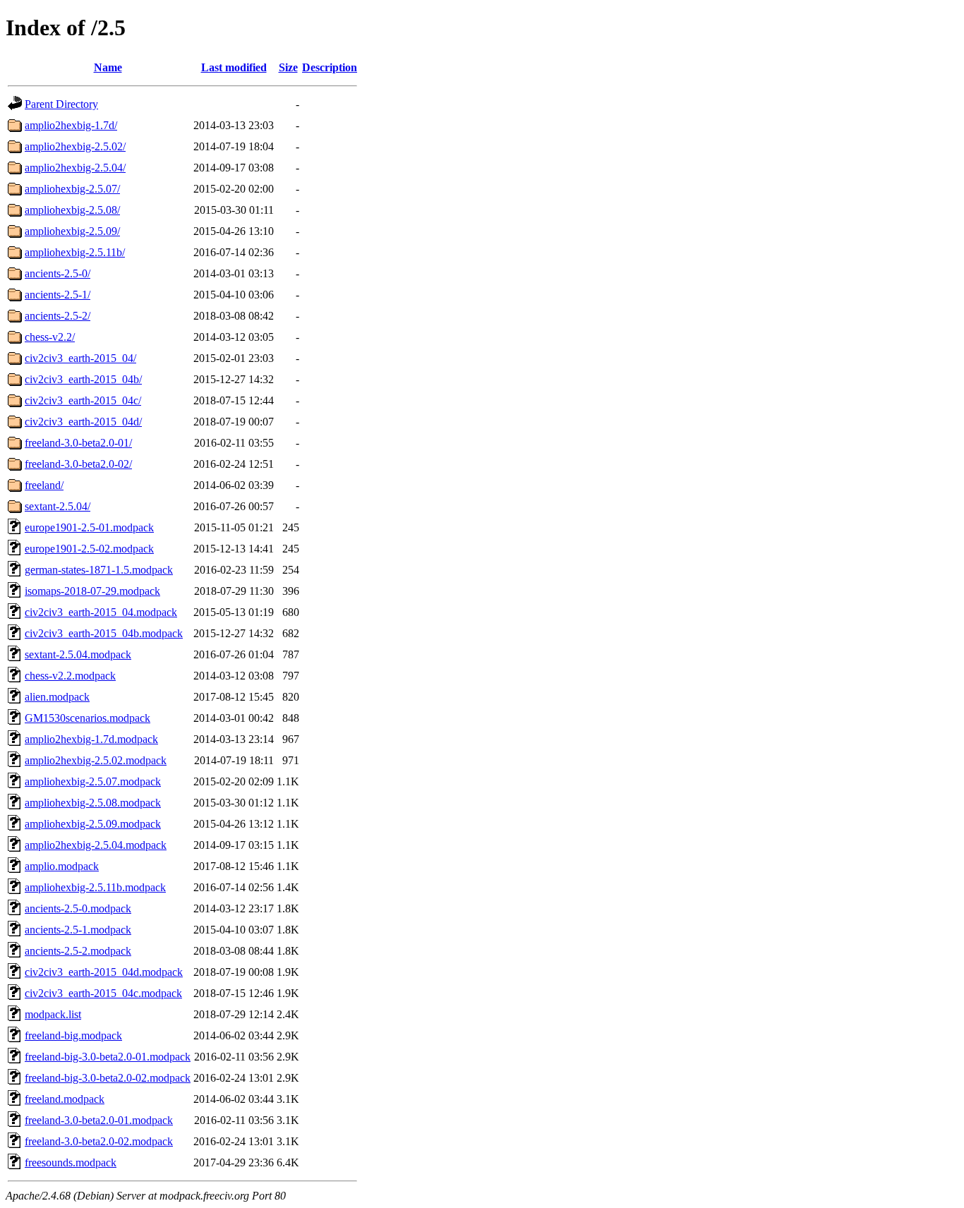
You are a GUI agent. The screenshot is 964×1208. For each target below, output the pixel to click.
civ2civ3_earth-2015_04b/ (83, 379)
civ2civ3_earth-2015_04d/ (83, 422)
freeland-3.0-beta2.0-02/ (78, 464)
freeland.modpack (64, 1099)
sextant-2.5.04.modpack (78, 654)
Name (108, 67)
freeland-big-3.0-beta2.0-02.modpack (108, 1078)
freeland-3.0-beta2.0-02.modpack (99, 1141)
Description (329, 67)
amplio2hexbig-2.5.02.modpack (96, 760)
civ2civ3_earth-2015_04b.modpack (104, 633)
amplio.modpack (62, 866)
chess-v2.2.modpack (70, 676)
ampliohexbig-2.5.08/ (72, 210)
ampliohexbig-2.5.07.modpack (93, 781)
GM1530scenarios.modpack (87, 718)
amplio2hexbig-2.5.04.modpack (96, 845)
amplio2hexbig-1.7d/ (71, 125)
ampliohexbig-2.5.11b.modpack (95, 887)
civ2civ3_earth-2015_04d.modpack (104, 972)
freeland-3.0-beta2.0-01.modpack (99, 1120)
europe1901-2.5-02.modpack (89, 549)
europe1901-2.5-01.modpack (89, 527)
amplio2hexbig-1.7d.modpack (91, 739)
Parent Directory (61, 104)
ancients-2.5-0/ (57, 273)
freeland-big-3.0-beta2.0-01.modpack (108, 1057)
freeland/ (44, 485)
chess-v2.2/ (50, 337)
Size (288, 67)
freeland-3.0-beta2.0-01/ (78, 443)
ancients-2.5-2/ (57, 316)
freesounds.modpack (70, 1162)
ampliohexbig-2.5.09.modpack (93, 824)
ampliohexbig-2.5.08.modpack (93, 803)
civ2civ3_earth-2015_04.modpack (101, 612)
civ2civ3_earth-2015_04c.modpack (103, 993)
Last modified (234, 67)
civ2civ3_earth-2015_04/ (80, 358)
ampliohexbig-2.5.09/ (72, 231)
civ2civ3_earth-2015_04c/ (83, 400)
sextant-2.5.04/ (57, 506)
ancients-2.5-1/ (57, 295)
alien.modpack (57, 697)
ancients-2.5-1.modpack (78, 930)
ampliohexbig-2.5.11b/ (75, 252)
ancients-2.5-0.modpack (78, 908)
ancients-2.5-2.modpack (78, 951)
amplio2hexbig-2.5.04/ (75, 168)
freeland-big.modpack (73, 1035)
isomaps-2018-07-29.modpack (92, 591)
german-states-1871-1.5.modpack (99, 570)
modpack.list (53, 1014)
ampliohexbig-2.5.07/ (72, 189)
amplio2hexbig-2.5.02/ (75, 146)
